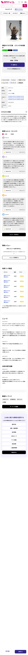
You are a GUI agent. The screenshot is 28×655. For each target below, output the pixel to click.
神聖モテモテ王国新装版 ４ (7, 291)
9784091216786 (20, 98)
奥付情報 (14, 432)
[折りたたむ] (26, 112)
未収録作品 (13, 399)
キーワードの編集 (14, 406)
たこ (6, 195)
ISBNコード (14, 436)
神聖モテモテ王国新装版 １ (7, 276)
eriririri (7, 214)
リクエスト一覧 (6, 13)
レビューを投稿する (13, 257)
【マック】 (7, 176)
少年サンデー (6, 399)
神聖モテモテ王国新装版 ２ (7, 281)
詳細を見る (14, 452)
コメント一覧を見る (13, 234)
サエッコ (7, 137)
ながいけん (19, 399)
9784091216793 (12, 99)
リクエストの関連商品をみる (13, 69)
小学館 (4, 402)
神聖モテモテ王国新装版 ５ (7, 296)
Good (8, 152)
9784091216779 (12, 98)
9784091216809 (20, 99)
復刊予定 (14, 424)
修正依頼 (14, 444)
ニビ (6, 157)
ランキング (15, 13)
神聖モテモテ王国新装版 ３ (7, 286)
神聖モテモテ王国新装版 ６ (7, 301)
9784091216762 (20, 96)
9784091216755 (12, 96)
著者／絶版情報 (14, 428)
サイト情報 (14, 440)
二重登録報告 (14, 447)
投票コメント (23, 13)
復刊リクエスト (19, 9)
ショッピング (8, 9)
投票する (20, 651)
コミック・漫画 (11, 93)
